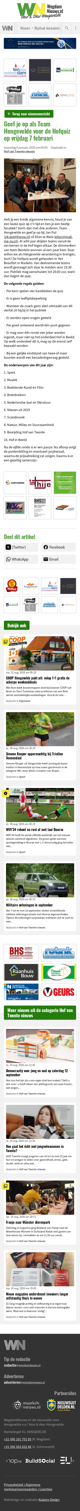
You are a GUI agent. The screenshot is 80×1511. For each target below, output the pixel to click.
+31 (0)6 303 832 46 (17, 1446)
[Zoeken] (66, 28)
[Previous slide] (7, 1460)
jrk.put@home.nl (17, 236)
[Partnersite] (26, 1405)
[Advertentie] (15, 70)
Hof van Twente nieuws (19, 151)
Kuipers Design (49, 1499)
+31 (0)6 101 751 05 (17, 1439)
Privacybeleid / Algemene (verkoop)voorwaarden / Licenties (28, 1486)
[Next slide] (73, 1460)
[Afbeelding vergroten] (40, 185)
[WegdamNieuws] (40, 11)
